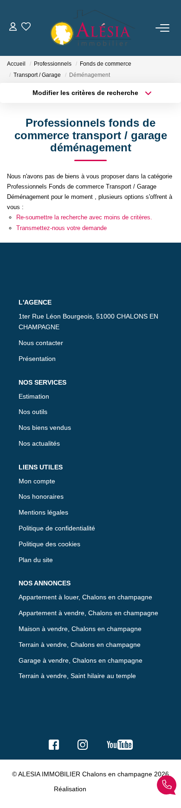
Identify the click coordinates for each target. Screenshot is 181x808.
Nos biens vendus (45, 427)
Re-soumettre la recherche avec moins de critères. (84, 217)
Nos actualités (39, 443)
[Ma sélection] (26, 27)
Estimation (34, 396)
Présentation (37, 358)
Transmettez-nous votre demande (61, 227)
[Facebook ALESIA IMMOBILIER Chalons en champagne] (53, 747)
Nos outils (33, 411)
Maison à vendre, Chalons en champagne (80, 628)
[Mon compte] (13, 27)
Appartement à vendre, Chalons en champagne (88, 613)
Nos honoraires (41, 496)
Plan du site (36, 560)
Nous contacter (41, 342)
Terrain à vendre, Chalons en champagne (80, 644)
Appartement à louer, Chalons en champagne (85, 597)
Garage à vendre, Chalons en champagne (80, 660)
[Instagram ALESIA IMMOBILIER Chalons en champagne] (82, 747)
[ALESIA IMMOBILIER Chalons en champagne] (93, 28)
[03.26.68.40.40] (166, 787)
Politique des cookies (49, 544)
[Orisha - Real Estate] (107, 788)
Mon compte (37, 481)
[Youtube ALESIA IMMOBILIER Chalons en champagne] (119, 747)
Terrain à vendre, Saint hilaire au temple (77, 675)
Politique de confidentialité (57, 528)
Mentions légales (43, 512)
